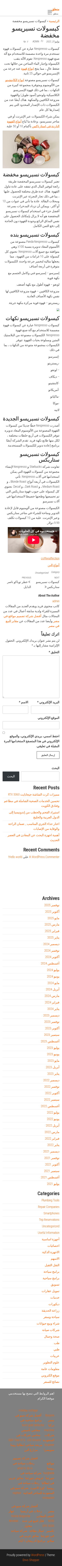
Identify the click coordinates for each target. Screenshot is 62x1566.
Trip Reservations (49, 1219)
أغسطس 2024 (50, 963)
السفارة (7, 886)
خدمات (54, 1297)
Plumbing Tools (50, 1200)
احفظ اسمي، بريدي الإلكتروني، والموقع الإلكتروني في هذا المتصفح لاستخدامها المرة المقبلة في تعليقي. (31, 741)
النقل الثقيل (52, 1265)
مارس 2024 (52, 996)
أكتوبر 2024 (52, 957)
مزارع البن (31, 1450)
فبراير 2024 (52, 1002)
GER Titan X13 (17, 1440)
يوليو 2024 (53, 970)
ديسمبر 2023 (51, 1015)
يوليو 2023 (53, 1048)
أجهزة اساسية (50, 1239)
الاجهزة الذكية (50, 1252)
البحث (55, 768)
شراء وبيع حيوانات (48, 1323)
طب (56, 1343)
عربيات (54, 1356)
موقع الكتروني (50, 1375)
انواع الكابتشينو (14, 80)
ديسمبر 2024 (51, 944)
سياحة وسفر (51, 1317)
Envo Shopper (31, 1560)
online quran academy (37, 886)
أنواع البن (53, 565)
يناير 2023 (53, 1073)
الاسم (23, 702)
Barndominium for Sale (52, 871)
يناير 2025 (53, 937)
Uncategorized (41, 572)
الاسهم (55, 1258)
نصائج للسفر (51, 1382)
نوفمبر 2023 (51, 1021)
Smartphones (51, 1213)
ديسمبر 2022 (51, 1080)
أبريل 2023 (52, 1067)
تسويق (55, 1284)
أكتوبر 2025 (52, 911)
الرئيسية (54, 21)
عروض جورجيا (34, 1478)
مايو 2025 (53, 918)
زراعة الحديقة (50, 1310)
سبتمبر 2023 (51, 1035)
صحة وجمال (51, 1336)
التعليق (54, 652)
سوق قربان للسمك (16, 886)
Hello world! (15, 857)
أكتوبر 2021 (52, 1164)
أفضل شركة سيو (26, 886)
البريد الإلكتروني (48, 702)
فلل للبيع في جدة (33, 1521)
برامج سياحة (51, 1271)
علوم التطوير (51, 1362)
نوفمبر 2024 (51, 950)
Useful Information (48, 1232)
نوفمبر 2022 (51, 1086)
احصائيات (53, 1245)
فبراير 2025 (52, 931)
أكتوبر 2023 (52, 1028)
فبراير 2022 (52, 1138)
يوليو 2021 (53, 1184)
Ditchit (46, 886)
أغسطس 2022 (50, 1106)
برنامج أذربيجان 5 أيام (31, 1541)
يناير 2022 (53, 1145)
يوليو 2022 (53, 1112)
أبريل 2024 (52, 989)
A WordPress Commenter (44, 857)
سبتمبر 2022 (51, 1099)
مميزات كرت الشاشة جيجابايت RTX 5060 (33, 794)
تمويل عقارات (50, 1291)
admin (36, 41)
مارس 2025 (52, 924)
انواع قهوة (27, 68)
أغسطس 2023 (50, 1041)
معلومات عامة (50, 1369)
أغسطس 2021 (50, 1177)
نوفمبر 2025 (51, 905)
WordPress (37, 1555)
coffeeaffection (50, 558)
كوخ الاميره (37, 1488)
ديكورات (54, 1304)
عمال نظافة (36, 1531)
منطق (55, 9)
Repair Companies (48, 1207)
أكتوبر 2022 (52, 1093)
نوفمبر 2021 (51, 1158)
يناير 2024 (53, 1009)
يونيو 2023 (53, 1054)
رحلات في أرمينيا (31, 1511)
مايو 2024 (53, 983)
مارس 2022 (52, 1132)
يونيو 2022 (53, 1119)
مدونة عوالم (54, 886)
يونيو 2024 (53, 976)
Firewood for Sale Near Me (10, 871)
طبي (56, 1349)
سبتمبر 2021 (51, 1171)
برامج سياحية (51, 1278)
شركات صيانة (50, 1330)
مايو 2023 (53, 1060)
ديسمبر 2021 (51, 1151)
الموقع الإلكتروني (48, 718)
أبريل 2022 (52, 1125)
